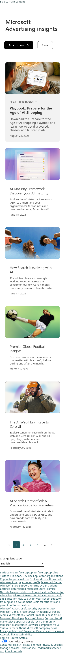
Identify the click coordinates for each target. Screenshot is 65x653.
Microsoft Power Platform (32, 611)
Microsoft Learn (34, 618)
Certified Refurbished (13, 588)
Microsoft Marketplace (13, 624)
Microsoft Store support (14, 585)
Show (45, 45)
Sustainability (24, 634)
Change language (11, 558)
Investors (30, 631)
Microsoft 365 (8, 611)
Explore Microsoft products (46, 579)
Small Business (44, 615)
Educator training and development (31, 600)
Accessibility (7, 634)
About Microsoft (28, 628)
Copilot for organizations (48, 576)
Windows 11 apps (10, 582)
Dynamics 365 (46, 608)
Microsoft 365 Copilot (21, 615)
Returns (34, 585)
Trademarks (43, 648)
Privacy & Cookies (52, 644)
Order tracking (49, 585)
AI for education (20, 605)
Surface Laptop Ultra (46, 572)
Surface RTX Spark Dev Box (16, 576)
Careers (13, 628)
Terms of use (28, 648)
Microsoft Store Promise (41, 588)
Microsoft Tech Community (38, 621)
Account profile (31, 582)
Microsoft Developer (12, 618)
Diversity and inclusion (50, 631)
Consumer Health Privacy (15, 644)
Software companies (40, 624)
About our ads (13, 651)
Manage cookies (10, 648)
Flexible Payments (11, 592)
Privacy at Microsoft (12, 631)
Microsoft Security (26, 608)
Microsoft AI (7, 608)
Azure (57, 615)
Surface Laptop (24, 572)
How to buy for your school (34, 598)
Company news (48, 628)
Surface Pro (7, 572)
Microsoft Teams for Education (31, 595)
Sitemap (36, 644)
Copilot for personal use (14, 579)
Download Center (51, 582)
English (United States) (13, 638)
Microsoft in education (36, 592)
